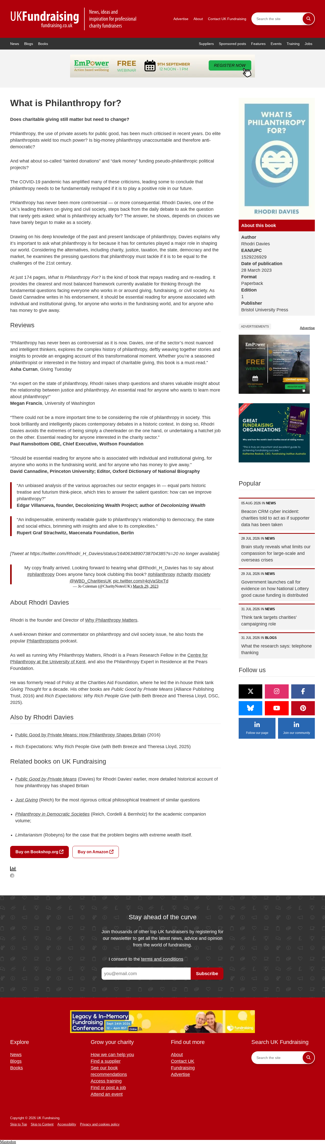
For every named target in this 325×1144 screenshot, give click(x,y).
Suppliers (206, 44)
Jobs (308, 44)
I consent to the (146, 959)
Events (276, 44)
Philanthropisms (43, 640)
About (198, 19)
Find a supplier (106, 1061)
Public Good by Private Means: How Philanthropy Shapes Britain (80, 734)
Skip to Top (18, 1124)
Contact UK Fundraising (227, 19)
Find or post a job (108, 1087)
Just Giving (26, 799)
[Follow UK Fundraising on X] (250, 691)
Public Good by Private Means (46, 779)
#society (202, 574)
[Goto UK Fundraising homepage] (73, 19)
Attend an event (107, 1094)
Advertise (180, 19)
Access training (106, 1081)
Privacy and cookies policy (100, 1124)
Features (258, 44)
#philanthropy (41, 574)
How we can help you (112, 1054)
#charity (184, 574)
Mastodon (8, 1142)
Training (293, 44)
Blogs (28, 44)
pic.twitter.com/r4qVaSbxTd (140, 581)
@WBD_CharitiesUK (91, 581)
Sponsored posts (232, 44)
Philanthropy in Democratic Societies (52, 814)
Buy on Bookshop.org (37, 852)
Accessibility (66, 1124)
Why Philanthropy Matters (111, 620)
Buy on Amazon (93, 852)
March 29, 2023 (145, 586)
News (14, 44)
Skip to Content (42, 1124)
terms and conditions (162, 959)
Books (43, 44)
